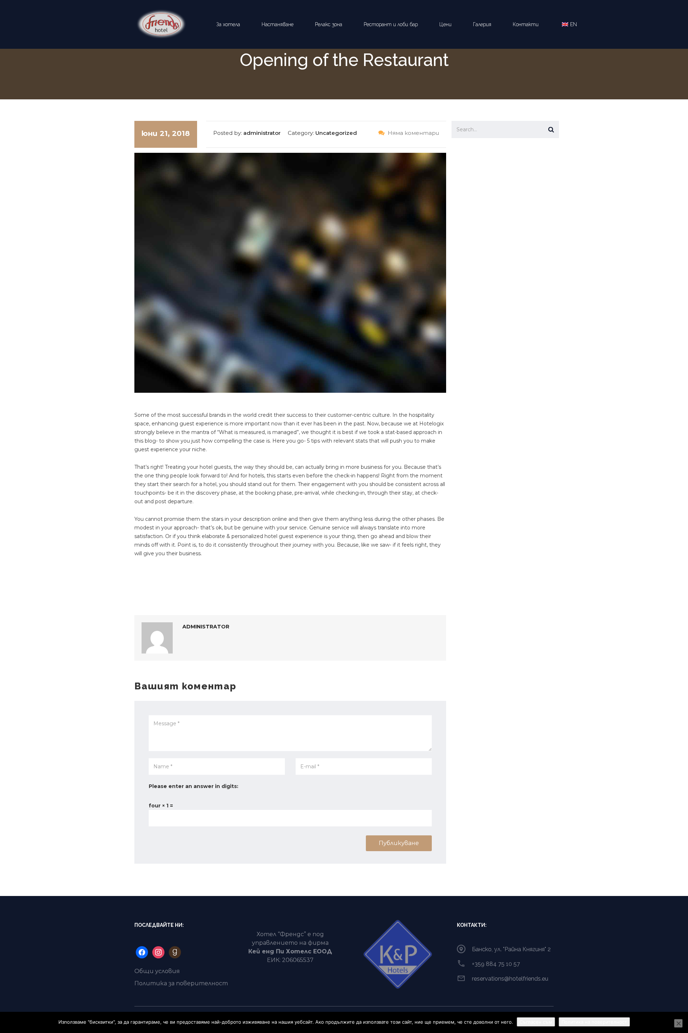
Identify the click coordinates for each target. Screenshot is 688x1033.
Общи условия (157, 971)
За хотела (228, 24)
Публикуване (399, 843)
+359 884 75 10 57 (496, 964)
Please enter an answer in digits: (193, 786)
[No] (678, 1023)
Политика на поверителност (594, 1022)
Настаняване (277, 24)
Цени (445, 24)
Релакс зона (328, 24)
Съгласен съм (536, 1022)
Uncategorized (336, 132)
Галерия (482, 24)
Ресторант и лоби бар (391, 24)
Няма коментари (412, 132)
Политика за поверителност (181, 983)
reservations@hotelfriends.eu (510, 978)
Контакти (526, 24)
